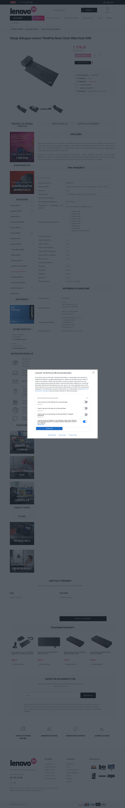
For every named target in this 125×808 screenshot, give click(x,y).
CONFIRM (49, 428)
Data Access (62, 435)
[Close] (94, 373)
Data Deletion (52, 435)
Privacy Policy (73, 435)
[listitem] (62, 398)
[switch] (85, 402)
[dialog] (62, 404)
